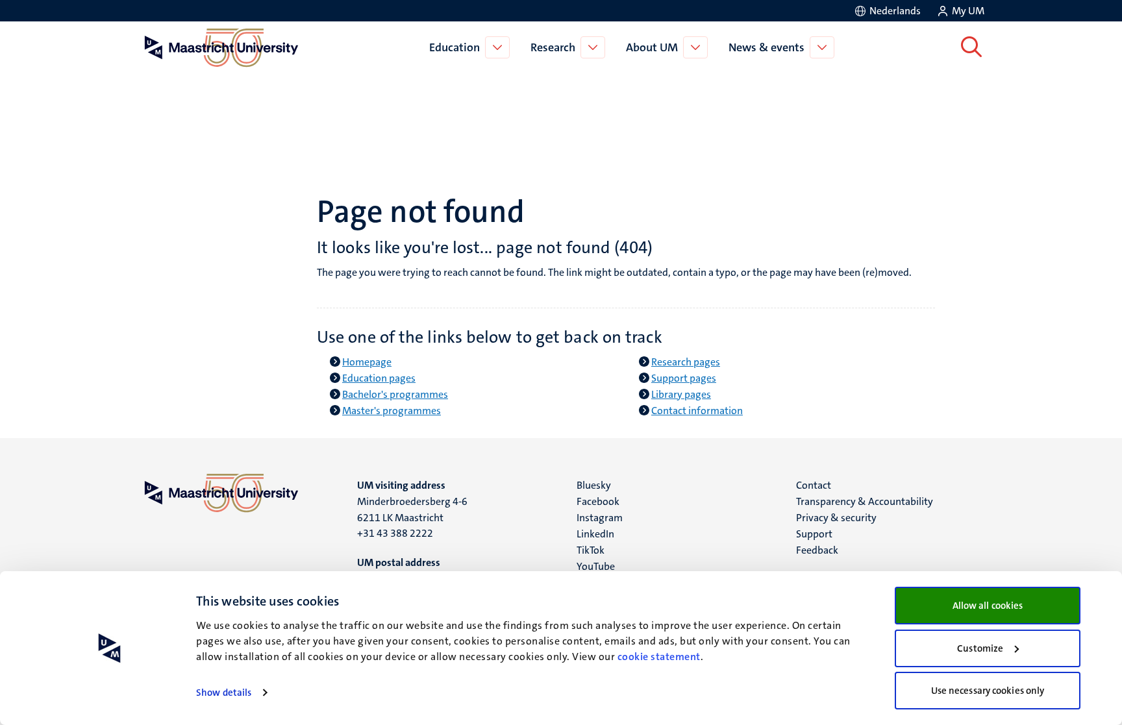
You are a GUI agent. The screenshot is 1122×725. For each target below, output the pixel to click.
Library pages (681, 394)
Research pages (685, 362)
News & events (766, 47)
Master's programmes (391, 410)
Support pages (683, 378)
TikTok (591, 550)
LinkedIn (595, 534)
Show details (223, 692)
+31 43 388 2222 (395, 533)
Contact (813, 485)
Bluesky (594, 485)
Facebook (598, 501)
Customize (980, 648)
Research (552, 47)
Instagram (600, 517)
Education (454, 47)
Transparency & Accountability (864, 501)
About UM (652, 47)
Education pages (379, 378)
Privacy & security (836, 517)
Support (814, 534)
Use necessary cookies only (988, 690)
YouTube (596, 566)
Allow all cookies (988, 605)
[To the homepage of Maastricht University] (221, 47)
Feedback (817, 550)
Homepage (367, 362)
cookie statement (659, 656)
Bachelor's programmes (395, 394)
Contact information (697, 410)
